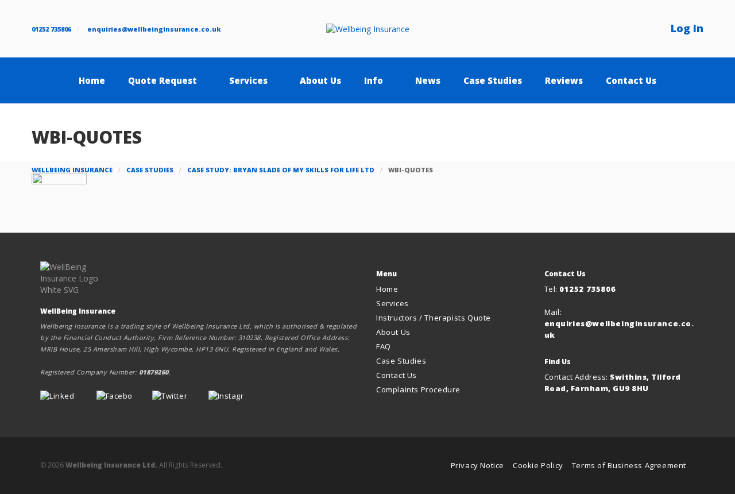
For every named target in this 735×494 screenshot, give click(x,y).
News (427, 80)
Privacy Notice (477, 465)
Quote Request (162, 80)
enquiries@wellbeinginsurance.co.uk (154, 29)
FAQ (383, 346)
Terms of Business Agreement (629, 465)
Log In (687, 28)
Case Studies (492, 80)
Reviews (564, 80)
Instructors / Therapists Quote (433, 317)
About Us (320, 80)
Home (92, 80)
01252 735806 (51, 29)
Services (248, 80)
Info (373, 80)
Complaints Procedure (418, 389)
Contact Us (631, 80)
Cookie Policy (538, 465)
